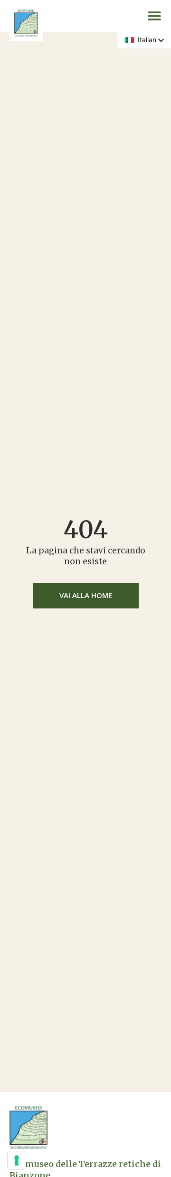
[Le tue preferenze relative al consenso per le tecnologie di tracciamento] (17, 1160)
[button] (154, 16)
